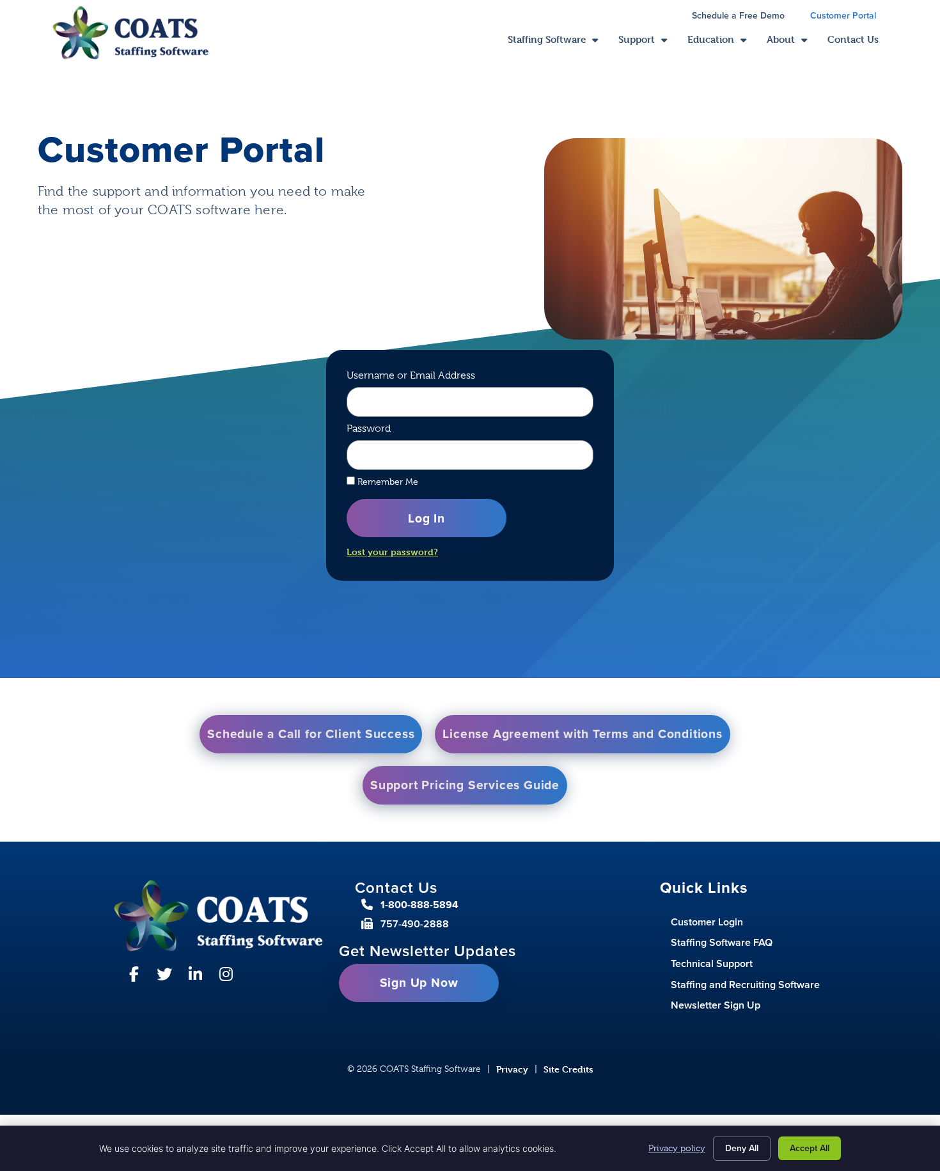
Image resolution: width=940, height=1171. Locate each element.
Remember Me (386, 481)
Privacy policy (676, 1148)
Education (721, 42)
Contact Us (858, 42)
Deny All (741, 1148)
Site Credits (568, 1069)
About (792, 42)
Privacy (512, 1069)
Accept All (809, 1148)
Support (647, 42)
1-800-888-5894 (419, 904)
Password (369, 428)
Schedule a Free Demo (744, 17)
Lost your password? (392, 551)
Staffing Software (558, 42)
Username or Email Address (411, 375)
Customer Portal (849, 17)
